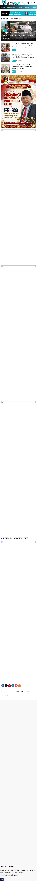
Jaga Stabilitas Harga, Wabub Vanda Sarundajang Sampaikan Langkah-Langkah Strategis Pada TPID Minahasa (23, 56)
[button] (28, 3)
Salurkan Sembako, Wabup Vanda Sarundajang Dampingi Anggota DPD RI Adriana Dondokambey (23, 67)
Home (3, 692)
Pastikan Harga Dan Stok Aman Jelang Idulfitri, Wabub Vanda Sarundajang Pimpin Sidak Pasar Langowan (22, 45)
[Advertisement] (18, 781)
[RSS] (19, 685)
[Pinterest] (9, 685)
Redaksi (30, 692)
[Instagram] (16, 685)
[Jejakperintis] (13, 2)
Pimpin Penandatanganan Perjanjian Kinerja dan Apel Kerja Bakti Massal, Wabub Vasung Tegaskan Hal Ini (18, 34)
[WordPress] (12, 685)
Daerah (24, 692)
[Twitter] (6, 685)
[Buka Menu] (31, 3)
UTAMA (18, 692)
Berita (4, 30)
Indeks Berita (10, 692)
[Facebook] (2, 685)
